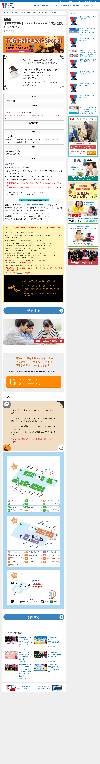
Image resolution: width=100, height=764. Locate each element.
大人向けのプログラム (13, 262)
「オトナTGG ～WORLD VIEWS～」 (34, 205)
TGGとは (36, 5)
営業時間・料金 (66, 5)
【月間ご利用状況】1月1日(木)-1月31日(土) (87, 96)
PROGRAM (8, 18)
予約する (34, 310)
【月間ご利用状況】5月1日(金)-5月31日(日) (87, 39)
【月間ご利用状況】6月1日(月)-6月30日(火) (87, 18)
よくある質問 (85, 5)
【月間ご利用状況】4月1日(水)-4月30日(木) (87, 61)
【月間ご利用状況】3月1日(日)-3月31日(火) (87, 72)
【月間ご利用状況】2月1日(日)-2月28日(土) (87, 84)
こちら (19, 273)
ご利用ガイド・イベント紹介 (50, 5)
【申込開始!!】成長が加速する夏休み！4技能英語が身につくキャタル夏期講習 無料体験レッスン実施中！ (88, 53)
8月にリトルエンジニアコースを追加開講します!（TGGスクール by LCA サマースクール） (88, 31)
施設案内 (76, 5)
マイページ (85, 1)
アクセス (94, 5)
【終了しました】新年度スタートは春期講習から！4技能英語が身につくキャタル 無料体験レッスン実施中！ (88, 110)
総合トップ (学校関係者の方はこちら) (70, 1)
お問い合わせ (93, 1)
